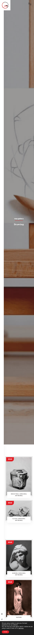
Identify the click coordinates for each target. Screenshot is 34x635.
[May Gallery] (5, 5)
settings (21, 628)
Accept (5, 631)
